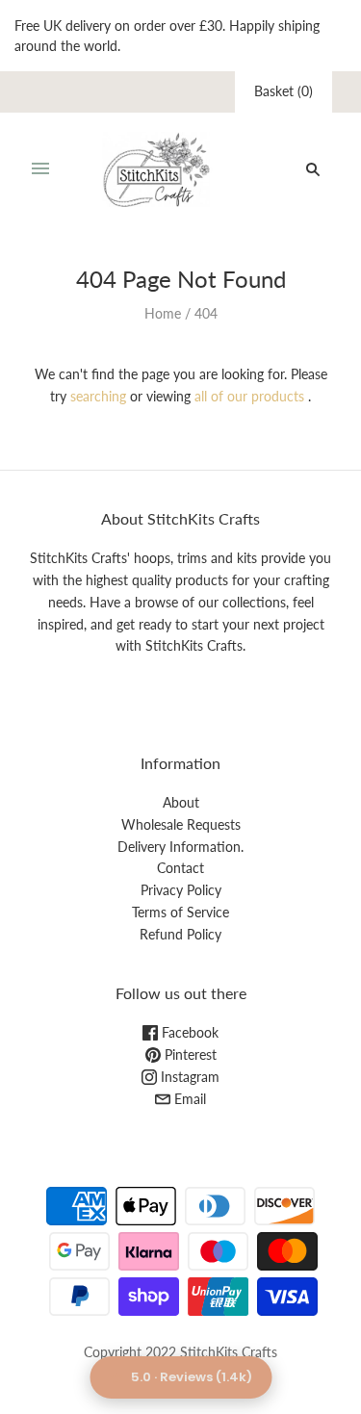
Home (162, 313)
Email (188, 1099)
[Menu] (40, 169)
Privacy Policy (181, 890)
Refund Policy (180, 934)
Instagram (188, 1076)
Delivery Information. (180, 846)
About (181, 802)
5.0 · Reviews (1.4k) (191, 1377)
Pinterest (189, 1054)
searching (98, 396)
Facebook (188, 1032)
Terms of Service (180, 912)
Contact (180, 868)
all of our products (249, 396)
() (283, 91)
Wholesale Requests (181, 824)
